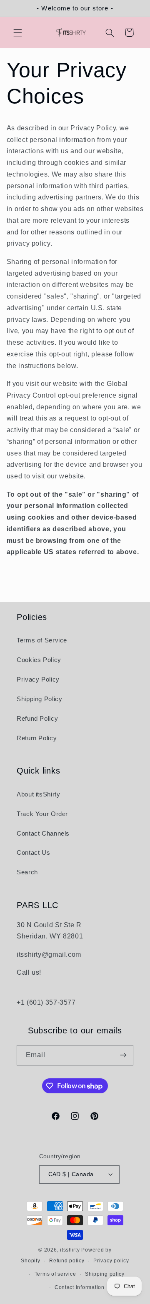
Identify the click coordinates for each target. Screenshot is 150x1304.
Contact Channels (43, 833)
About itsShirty (38, 794)
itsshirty (70, 1249)
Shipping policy (105, 1274)
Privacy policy (111, 1260)
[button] (17, 32)
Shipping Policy (39, 699)
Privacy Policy (38, 679)
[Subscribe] (123, 1055)
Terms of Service (42, 640)
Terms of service (55, 1274)
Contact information (80, 1287)
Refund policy (67, 1260)
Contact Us (33, 852)
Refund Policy (37, 718)
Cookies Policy (39, 660)
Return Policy (37, 738)
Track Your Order (42, 814)
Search (27, 872)
